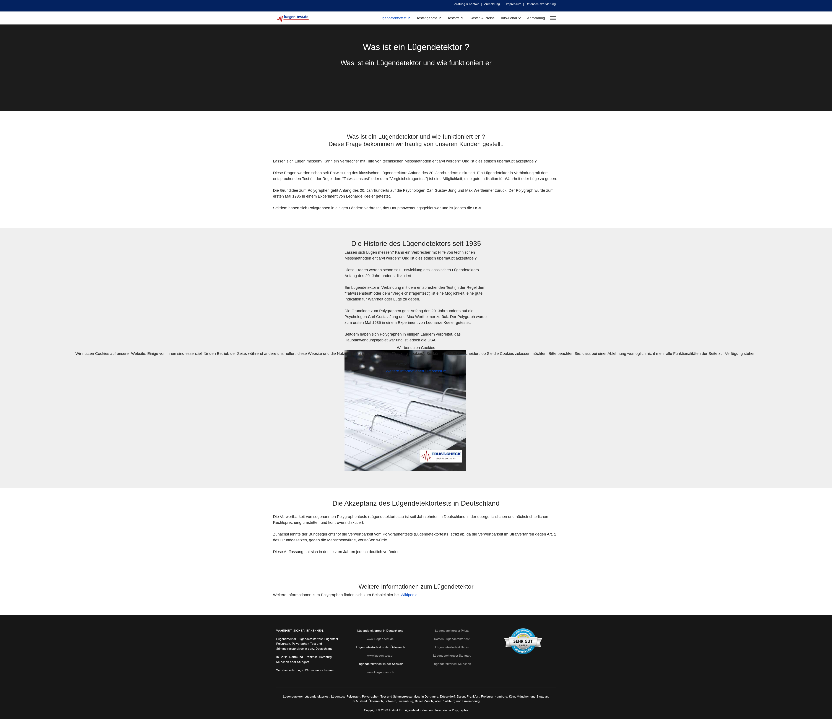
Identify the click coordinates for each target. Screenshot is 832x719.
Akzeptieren (405, 364)
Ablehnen (428, 364)
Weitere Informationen (405, 371)
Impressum (437, 371)
